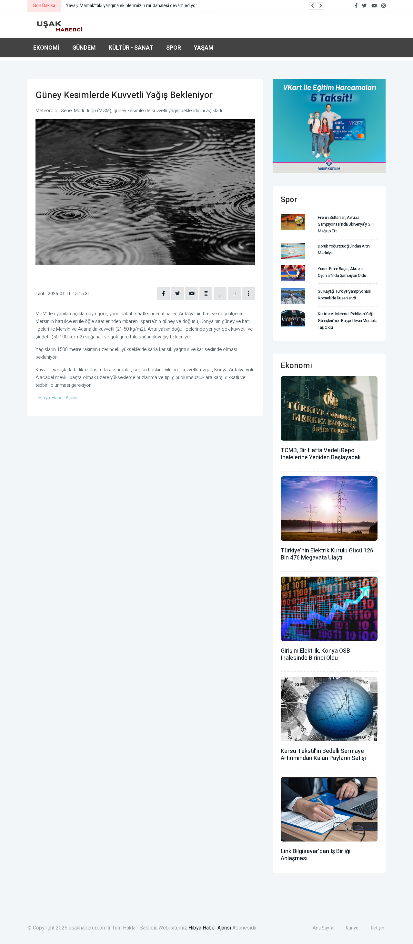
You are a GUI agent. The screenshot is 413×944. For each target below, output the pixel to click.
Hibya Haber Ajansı (209, 928)
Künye (352, 928)
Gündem (84, 47)
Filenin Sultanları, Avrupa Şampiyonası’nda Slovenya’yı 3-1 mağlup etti (346, 224)
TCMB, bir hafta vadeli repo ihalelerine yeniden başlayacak (321, 454)
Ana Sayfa (323, 928)
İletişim (378, 928)
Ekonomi (46, 47)
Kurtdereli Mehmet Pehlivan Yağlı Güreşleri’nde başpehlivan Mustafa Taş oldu (348, 320)
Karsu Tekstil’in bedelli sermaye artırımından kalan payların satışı (323, 755)
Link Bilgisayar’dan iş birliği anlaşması (315, 855)
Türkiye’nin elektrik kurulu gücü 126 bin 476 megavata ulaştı (327, 554)
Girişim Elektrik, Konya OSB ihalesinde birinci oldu (315, 654)
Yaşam (204, 47)
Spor (173, 47)
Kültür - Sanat (131, 47)
